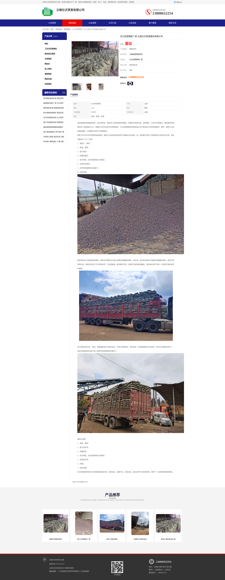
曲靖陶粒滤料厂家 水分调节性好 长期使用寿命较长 (54, 103)
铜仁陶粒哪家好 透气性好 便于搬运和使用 (54, 132)
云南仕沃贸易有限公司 (56, 568)
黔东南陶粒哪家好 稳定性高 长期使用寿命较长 (54, 113)
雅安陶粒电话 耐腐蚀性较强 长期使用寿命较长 (54, 108)
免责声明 (70, 571)
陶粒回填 (48, 79)
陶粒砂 (47, 64)
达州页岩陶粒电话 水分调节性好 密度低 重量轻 (54, 117)
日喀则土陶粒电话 (89, 539)
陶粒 (46, 44)
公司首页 (52, 23)
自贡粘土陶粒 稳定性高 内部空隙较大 (54, 137)
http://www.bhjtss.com (80, 482)
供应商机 (72, 23)
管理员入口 (78, 571)
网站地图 (85, 571)
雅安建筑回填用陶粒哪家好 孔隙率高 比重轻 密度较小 (54, 127)
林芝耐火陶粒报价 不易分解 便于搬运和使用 (54, 141)
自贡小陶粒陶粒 (61, 539)
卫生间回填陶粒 (51, 49)
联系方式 (172, 23)
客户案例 (152, 23)
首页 (52, 29)
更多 (64, 93)
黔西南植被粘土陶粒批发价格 (145, 539)
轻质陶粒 (67, 29)
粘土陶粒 (48, 69)
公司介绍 (112, 23)
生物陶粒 (48, 59)
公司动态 (132, 23)
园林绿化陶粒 (50, 54)
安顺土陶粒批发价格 (117, 539)
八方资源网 (62, 571)
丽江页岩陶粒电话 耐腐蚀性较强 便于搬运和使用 (54, 122)
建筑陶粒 (48, 74)
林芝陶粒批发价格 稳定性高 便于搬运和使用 (54, 98)
